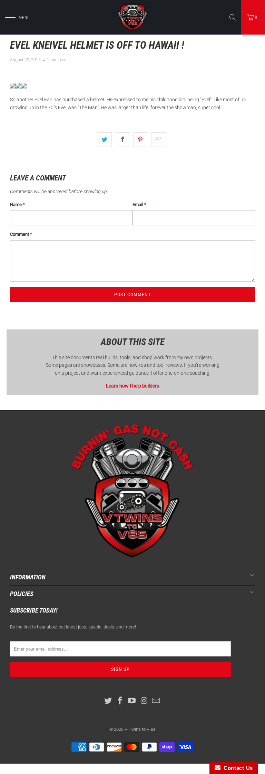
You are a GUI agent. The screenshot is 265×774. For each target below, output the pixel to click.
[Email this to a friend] (158, 139)
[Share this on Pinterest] (140, 139)
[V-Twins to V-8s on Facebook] (120, 701)
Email (139, 204)
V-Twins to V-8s (140, 729)
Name (17, 204)
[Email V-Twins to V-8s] (156, 701)
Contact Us (236, 768)
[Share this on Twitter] (104, 139)
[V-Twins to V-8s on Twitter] (108, 701)
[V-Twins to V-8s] (132, 17)
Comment (21, 234)
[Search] (232, 17)
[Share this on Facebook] (122, 139)
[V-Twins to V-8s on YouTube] (132, 701)
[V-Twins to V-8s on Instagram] (144, 701)
